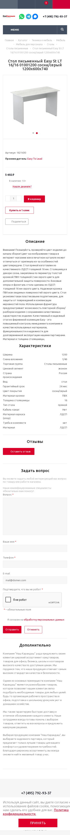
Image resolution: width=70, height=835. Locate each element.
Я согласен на (35, 619)
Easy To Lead (34, 158)
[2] (11, 145)
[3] (14, 145)
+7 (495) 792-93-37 (55, 16)
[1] (7, 145)
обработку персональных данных (44, 619)
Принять (38, 823)
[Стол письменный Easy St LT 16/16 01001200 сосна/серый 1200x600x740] (35, 105)
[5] (22, 145)
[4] (18, 145)
